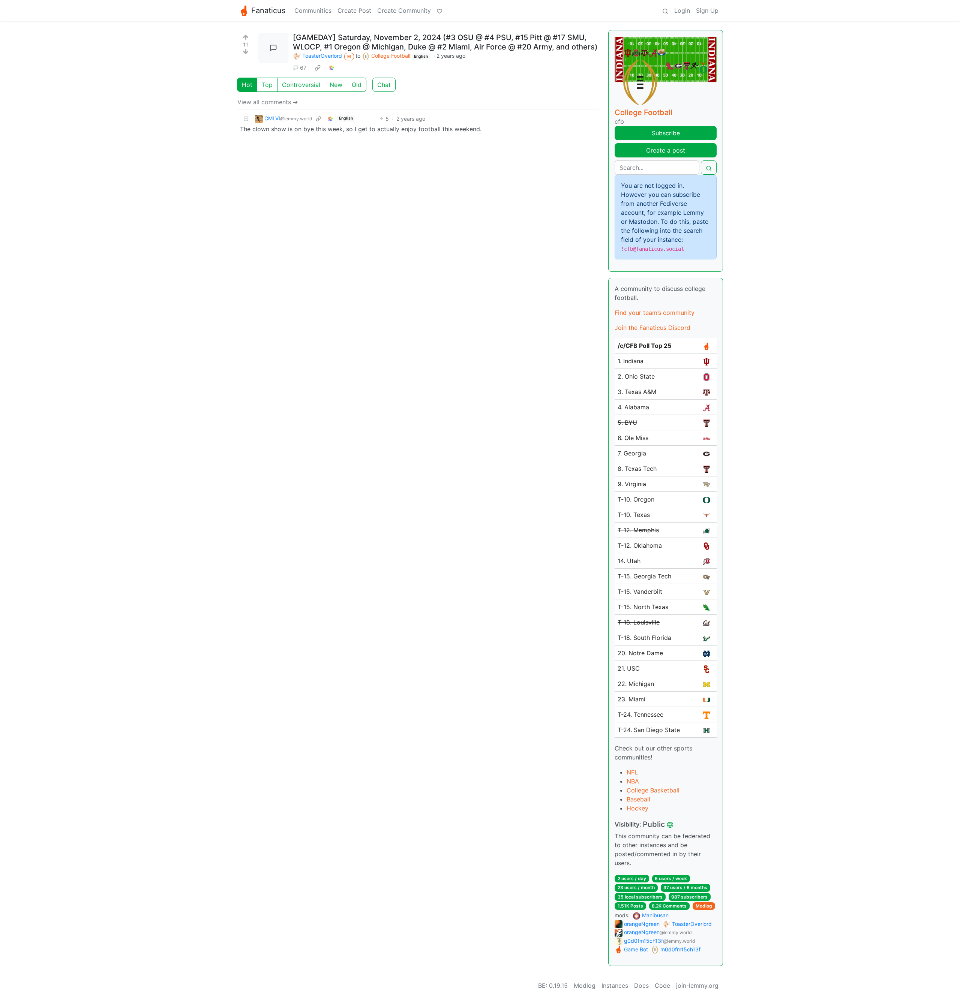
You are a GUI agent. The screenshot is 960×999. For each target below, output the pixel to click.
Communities (313, 10)
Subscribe (666, 133)
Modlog (704, 906)
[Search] (665, 10)
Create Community (404, 10)
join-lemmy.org (697, 985)
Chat (384, 84)
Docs (641, 985)
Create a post (665, 150)
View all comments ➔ (267, 102)
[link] (318, 67)
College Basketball (653, 790)
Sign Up (707, 10)
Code (662, 985)
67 (303, 67)
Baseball (638, 799)
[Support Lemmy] (439, 10)
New (336, 84)
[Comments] (273, 48)
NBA (633, 781)
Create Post (354, 10)
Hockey (637, 808)
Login (682, 10)
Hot (247, 84)
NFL (632, 772)
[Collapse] (246, 118)
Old (357, 84)
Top (267, 84)
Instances (615, 985)
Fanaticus (268, 10)
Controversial (301, 84)
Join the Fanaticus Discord (652, 327)
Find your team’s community (654, 312)
